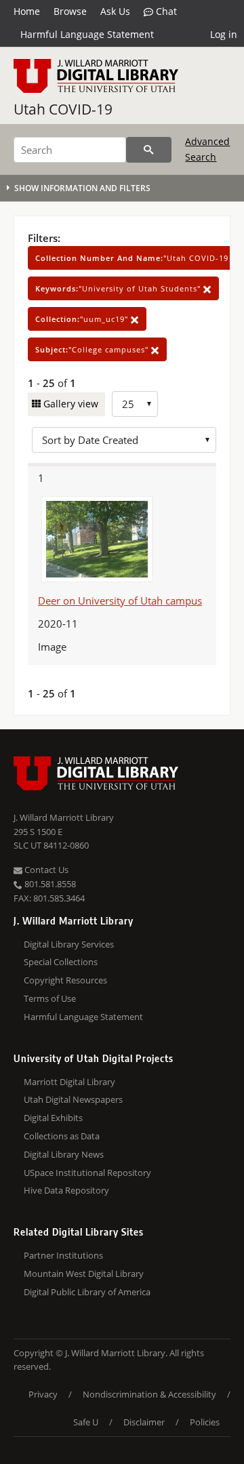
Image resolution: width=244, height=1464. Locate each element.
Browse (70, 11)
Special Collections (61, 962)
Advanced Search (207, 149)
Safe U (85, 1422)
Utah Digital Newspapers (73, 1099)
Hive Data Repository (66, 1190)
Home (27, 11)
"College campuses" (93, 349)
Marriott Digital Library (69, 1082)
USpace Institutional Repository (87, 1172)
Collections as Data (62, 1136)
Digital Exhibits (53, 1118)
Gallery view (69, 403)
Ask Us (115, 11)
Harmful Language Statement (87, 34)
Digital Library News (64, 1154)
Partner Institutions (63, 1255)
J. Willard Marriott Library (64, 817)
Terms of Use (50, 998)
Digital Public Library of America (87, 1292)
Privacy (43, 1394)
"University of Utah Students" (119, 288)
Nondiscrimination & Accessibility (149, 1394)
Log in (223, 34)
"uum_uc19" (83, 319)
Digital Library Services (69, 944)
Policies (205, 1422)
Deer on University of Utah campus (120, 600)
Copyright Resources (65, 980)
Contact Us (45, 869)
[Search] (148, 150)
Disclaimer (144, 1422)
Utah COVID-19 (63, 109)
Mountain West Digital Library (84, 1273)
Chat (165, 11)
